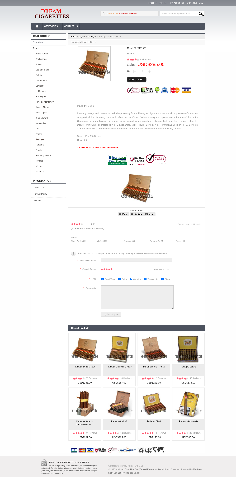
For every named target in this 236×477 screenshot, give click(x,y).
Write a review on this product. (190, 224)
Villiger (39, 166)
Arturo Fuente (42, 54)
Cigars (83, 36)
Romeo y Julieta (43, 155)
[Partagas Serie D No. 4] (123, 215)
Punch (39, 150)
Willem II (40, 171)
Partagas (93, 36)
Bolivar (39, 64)
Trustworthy (153, 279)
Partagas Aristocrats (188, 421)
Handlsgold (41, 96)
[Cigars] (137, 215)
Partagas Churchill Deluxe (119, 367)
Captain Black (42, 70)
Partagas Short (154, 421)
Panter (39, 134)
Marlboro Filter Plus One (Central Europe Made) (138, 469)
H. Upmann (41, 91)
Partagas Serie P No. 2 (154, 367)
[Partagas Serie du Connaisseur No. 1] (149, 215)
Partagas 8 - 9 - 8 (119, 421)
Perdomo (40, 145)
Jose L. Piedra (42, 107)
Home (37, 26)
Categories (51, 26)
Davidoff (39, 86)
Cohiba (39, 75)
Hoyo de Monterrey (45, 102)
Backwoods (41, 59)
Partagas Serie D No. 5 (85, 367)
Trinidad (39, 161)
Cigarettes (38, 42)
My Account (177, 3)
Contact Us (71, 26)
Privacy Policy (40, 194)
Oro (37, 128)
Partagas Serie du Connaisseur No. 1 (85, 423)
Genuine (137, 279)
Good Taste (110, 279)
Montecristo (41, 123)
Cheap (168, 279)
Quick (124, 279)
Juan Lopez (41, 112)
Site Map (38, 200)
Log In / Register (157, 3)
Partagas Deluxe (188, 367)
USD (201, 3)
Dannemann (41, 80)
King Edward (42, 118)
